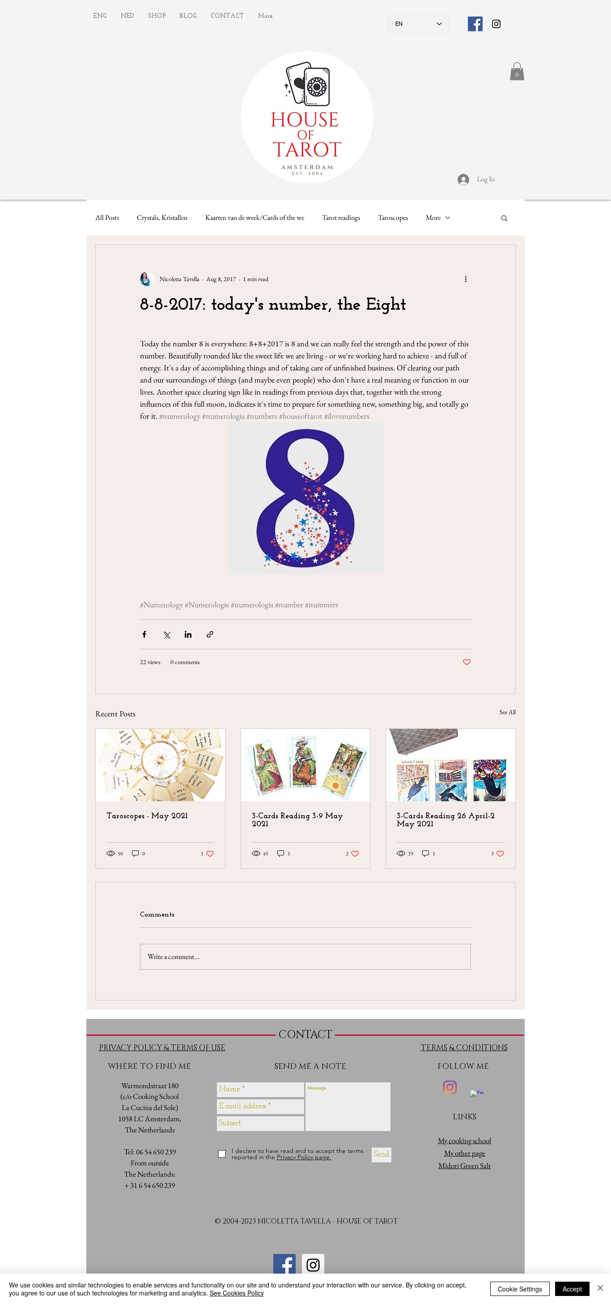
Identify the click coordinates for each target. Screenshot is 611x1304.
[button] (517, 71)
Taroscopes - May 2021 (147, 816)
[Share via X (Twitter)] (166, 634)
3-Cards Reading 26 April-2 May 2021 (446, 820)
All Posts (107, 217)
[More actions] (465, 278)
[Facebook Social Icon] (475, 24)
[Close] (600, 1289)
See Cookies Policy (237, 1292)
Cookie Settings (520, 1288)
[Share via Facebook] (144, 634)
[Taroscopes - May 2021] (160, 765)
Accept (572, 1288)
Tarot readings (341, 217)
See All (508, 712)
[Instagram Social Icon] (496, 24)
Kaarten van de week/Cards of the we (254, 217)
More (433, 217)
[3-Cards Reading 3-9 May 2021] (305, 765)
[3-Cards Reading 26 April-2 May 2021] (450, 765)
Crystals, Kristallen (162, 217)
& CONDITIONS (478, 1048)
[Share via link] (210, 634)
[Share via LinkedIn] (188, 634)
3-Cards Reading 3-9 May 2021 (297, 820)
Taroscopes (393, 217)
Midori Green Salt (464, 1165)
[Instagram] (450, 1087)
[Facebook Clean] (477, 1096)
